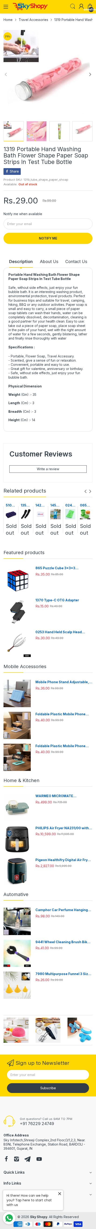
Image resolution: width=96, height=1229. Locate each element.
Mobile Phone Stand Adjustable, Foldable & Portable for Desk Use (62, 682)
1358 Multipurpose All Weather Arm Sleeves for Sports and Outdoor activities (26, 505)
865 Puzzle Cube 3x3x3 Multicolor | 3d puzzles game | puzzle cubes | (60, 568)
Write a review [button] (48, 469)
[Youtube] (39, 1159)
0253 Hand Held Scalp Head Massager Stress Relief (58, 632)
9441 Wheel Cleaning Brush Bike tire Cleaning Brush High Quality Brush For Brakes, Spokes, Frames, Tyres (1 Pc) (62, 942)
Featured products (24, 552)
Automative (15, 894)
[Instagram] (16, 1159)
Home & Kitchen (21, 780)
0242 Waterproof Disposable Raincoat (70, 505)
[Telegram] (27, 1159)
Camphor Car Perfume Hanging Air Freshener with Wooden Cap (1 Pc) (63, 910)
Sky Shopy (38, 1217)
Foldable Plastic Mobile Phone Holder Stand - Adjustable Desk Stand (61, 714)
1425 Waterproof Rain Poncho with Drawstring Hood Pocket (40, 505)
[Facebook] (6, 1159)
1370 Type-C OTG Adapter (57, 600)
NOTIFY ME (48, 238)
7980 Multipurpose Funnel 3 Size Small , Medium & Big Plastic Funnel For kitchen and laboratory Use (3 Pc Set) (63, 974)
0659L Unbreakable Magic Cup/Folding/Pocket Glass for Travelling (85, 505)
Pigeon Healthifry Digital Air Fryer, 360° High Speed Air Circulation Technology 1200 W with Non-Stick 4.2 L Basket (63, 860)
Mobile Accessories (24, 666)
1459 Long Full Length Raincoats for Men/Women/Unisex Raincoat (55, 505)
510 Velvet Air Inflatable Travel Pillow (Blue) (11, 505)
